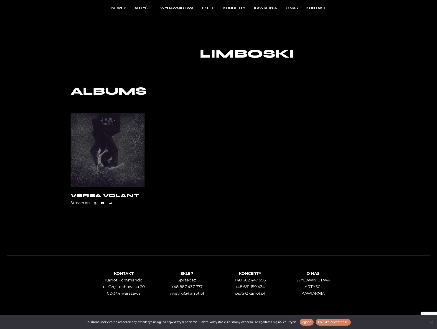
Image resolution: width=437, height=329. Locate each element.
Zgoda (306, 322)
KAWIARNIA (313, 293)
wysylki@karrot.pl (187, 293)
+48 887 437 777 (187, 286)
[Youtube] (102, 203)
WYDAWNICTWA (313, 280)
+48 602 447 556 (250, 280)
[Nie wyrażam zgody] (431, 322)
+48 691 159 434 (250, 286)
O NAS (313, 273)
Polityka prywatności (333, 322)
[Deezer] (110, 203)
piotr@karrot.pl (250, 293)
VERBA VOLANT (105, 195)
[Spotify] (95, 203)
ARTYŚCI (313, 286)
